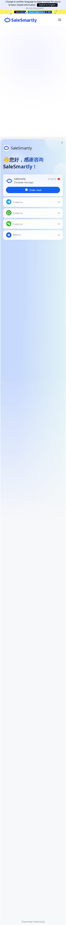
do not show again (35, 8)
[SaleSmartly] (20, 20)
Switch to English (47, 4)
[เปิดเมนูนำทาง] (59, 19)
